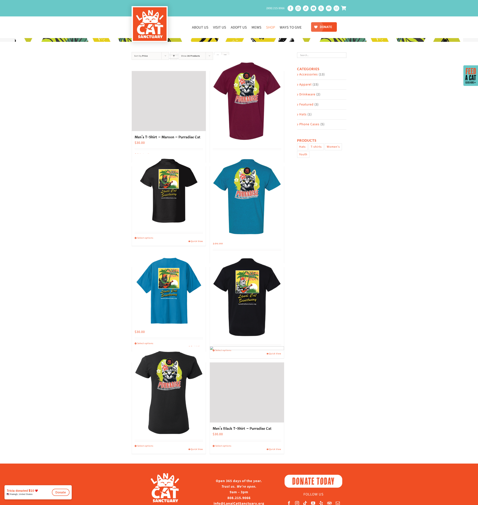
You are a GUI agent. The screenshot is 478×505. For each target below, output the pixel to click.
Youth (303, 154)
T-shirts (316, 146)
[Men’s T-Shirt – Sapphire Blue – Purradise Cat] (247, 196)
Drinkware (307, 94)
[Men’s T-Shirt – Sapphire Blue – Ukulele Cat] (169, 291)
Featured (306, 104)
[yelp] (321, 8)
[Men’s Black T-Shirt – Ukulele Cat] (247, 297)
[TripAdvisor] (329, 8)
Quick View (197, 241)
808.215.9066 (239, 498)
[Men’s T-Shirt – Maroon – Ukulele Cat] (247, 101)
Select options (145, 238)
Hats (303, 114)
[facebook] (290, 8)
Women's (333, 146)
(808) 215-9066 (275, 8)
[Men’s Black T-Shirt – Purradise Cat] (247, 392)
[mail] (336, 8)
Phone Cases (309, 124)
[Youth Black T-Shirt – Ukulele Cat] (169, 191)
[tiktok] (306, 8)
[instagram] (298, 8)
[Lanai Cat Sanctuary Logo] (150, 9)
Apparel (305, 84)
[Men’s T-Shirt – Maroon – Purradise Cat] (169, 101)
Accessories (308, 74)
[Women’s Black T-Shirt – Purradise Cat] (169, 392)
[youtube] (313, 8)
